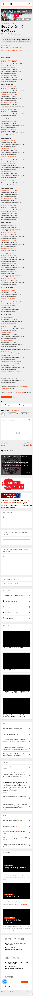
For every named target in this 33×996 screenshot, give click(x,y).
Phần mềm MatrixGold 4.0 (9, 669)
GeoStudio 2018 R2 (6, 290)
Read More (24, 904)
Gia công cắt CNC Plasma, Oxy (6, 444)
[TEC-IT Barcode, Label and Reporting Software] (11, 497)
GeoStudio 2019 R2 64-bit (7, 198)
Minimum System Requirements (16, 392)
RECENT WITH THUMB (9, 625)
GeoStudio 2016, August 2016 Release (11, 352)
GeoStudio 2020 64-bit (7, 148)
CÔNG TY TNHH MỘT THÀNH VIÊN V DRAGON (11, 993)
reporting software (21, 502)
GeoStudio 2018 (5, 317)
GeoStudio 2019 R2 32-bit (7, 190)
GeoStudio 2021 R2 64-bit (7, 87)
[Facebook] (5, 986)
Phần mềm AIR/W (7, 45)
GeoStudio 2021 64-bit (7, 121)
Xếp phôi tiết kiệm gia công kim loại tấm (26, 444)
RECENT (5, 723)
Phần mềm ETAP (9, 865)
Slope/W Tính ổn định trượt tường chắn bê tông (15, 50)
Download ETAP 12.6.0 (12, 897)
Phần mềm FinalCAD (10, 917)
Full (14, 60)
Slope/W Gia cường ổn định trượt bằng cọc (13, 47)
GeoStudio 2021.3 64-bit (7, 60)
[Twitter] (9, 986)
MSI (16, 60)
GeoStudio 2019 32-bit (7, 225)
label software (10, 502)
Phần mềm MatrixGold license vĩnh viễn (13, 647)
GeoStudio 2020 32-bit (7, 140)
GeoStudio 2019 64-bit (7, 233)
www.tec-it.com (9, 500)
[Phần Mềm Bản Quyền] (13, 5)
